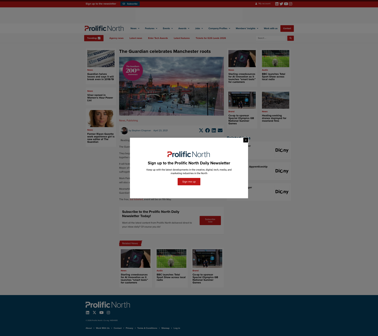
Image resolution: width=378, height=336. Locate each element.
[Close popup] (245, 140)
